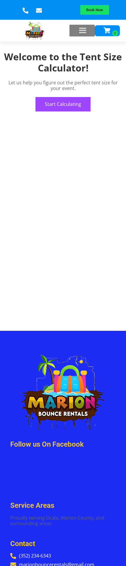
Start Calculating (63, 104)
